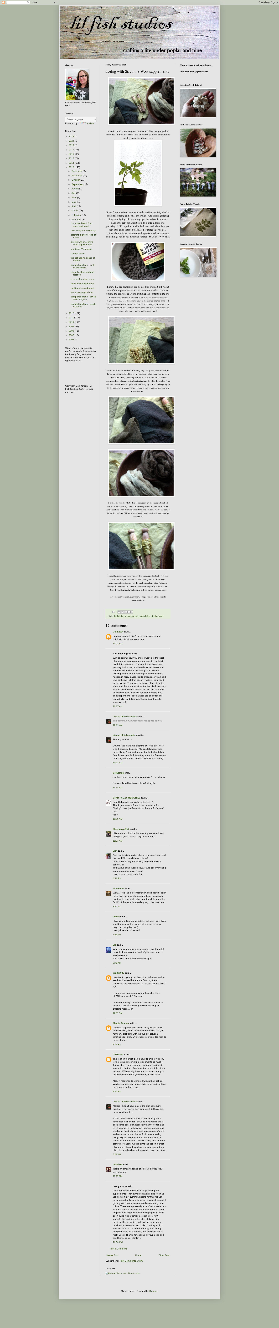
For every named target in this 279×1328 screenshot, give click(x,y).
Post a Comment (118, 1248)
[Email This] (119, 612)
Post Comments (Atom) (132, 1260)
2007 (72, 335)
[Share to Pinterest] (131, 612)
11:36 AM (117, 819)
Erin (115, 850)
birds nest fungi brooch (82, 283)
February (77, 215)
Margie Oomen (121, 1023)
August (75, 188)
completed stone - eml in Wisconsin (82, 266)
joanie (116, 916)
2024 (72, 136)
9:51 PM (117, 1091)
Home (138, 1255)
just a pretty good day (82, 292)
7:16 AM (117, 934)
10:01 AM (118, 643)
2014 (72, 163)
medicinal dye (131, 616)
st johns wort (157, 616)
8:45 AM (117, 963)
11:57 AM (117, 840)
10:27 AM (118, 706)
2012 (72, 313)
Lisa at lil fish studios (125, 716)
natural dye (145, 616)
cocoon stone (78, 253)
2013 (72, 167)
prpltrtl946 (118, 973)
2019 (72, 145)
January (76, 219)
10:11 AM (117, 1013)
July (74, 193)
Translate (89, 123)
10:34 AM (118, 762)
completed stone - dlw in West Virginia (83, 298)
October (76, 179)
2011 (71, 317)
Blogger (153, 1291)
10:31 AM (118, 725)
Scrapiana (118, 772)
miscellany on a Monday (83, 230)
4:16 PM (117, 878)
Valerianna (118, 888)
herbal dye (119, 616)
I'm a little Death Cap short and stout (81, 224)
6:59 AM (117, 1154)
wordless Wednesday (82, 249)
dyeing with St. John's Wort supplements (82, 243)
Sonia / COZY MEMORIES (126, 797)
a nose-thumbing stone (82, 279)
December (77, 171)
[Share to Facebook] (128, 612)
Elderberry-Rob (121, 829)
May (74, 202)
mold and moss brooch (82, 288)
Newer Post (112, 1255)
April (74, 206)
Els (114, 944)
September (77, 184)
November (77, 175)
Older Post (164, 1255)
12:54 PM (118, 1242)
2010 (72, 322)
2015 (72, 158)
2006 (72, 339)
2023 (72, 140)
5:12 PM (117, 906)
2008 (72, 331)
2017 (72, 149)
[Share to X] (125, 612)
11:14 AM (117, 787)
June (74, 197)
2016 (72, 154)
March (75, 210)
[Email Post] (113, 612)
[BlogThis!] (122, 612)
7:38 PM (117, 1044)
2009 (72, 326)
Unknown (118, 631)
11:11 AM (117, 1176)
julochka (117, 1164)
